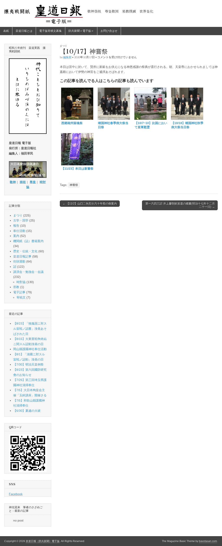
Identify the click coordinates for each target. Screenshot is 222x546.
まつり (63, 45)
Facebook (16, 494)
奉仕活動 (19, 231)
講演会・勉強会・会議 (28, 272)
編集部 (67, 57)
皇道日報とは (24, 31)
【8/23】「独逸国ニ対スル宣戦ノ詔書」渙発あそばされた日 (30, 328)
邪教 (16, 287)
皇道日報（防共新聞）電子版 (43, 541)
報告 (16, 225)
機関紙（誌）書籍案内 (28, 241)
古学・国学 (20, 220)
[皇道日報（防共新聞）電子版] (111, 13)
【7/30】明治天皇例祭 (28, 364)
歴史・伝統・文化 (25, 251)
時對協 (21, 282)
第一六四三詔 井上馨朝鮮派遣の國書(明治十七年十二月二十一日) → (180, 205)
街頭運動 (19, 261)
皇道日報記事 (22, 256)
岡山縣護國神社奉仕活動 (30, 349)
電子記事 (19, 292)
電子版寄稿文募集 (50, 31)
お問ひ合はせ (109, 31)
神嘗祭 (74, 185)
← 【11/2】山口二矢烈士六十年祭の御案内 (90, 203)
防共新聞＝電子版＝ (81, 31)
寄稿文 (21, 297)
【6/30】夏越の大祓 (27, 410)
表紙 (6, 31)
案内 (16, 236)
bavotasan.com (208, 541)
